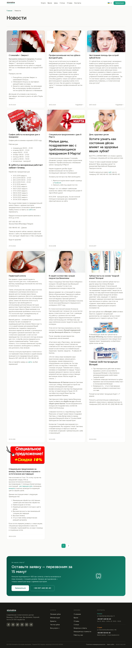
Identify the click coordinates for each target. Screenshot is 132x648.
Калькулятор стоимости (82, 631)
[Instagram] (13, 624)
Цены (56, 3)
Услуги (43, 3)
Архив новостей (120, 644)
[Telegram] (31, 624)
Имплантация (55, 618)
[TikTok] (17, 624)
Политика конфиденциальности (95, 644)
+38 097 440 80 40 (42, 588)
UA (110, 3)
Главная (9, 11)
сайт (110, 172)
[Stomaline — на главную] (11, 3)
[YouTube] (26, 624)
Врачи (50, 3)
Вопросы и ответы (80, 628)
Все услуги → (54, 628)
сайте (31, 210)
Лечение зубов (55, 614)
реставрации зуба (25, 486)
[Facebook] (8, 624)
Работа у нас (78, 635)
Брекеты (53, 621)
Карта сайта (110, 644)
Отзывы (69, 3)
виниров (12, 488)
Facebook (57, 183)
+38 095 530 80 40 (104, 633)
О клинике (77, 614)
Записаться (119, 3)
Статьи (62, 3)
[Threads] (22, 624)
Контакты (77, 3)
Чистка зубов (55, 625)
